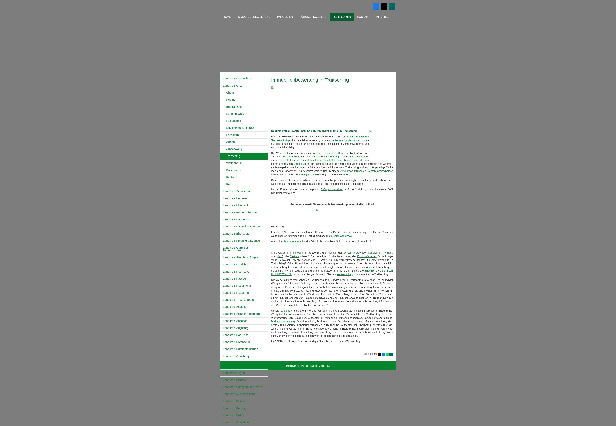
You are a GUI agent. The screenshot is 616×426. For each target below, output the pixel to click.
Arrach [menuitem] (230, 142)
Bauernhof (285, 160)
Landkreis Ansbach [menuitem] (235, 321)
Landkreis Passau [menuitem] (234, 278)
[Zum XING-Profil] (392, 6)
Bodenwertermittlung (283, 321)
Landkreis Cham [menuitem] (233, 85)
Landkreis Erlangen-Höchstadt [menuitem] (242, 387)
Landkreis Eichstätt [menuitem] (235, 380)
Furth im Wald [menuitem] (235, 113)
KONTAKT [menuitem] (363, 16)
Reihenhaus (307, 160)
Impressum (291, 366)
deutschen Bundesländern (346, 140)
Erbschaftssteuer (366, 256)
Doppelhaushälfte (325, 160)
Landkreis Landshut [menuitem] (235, 264)
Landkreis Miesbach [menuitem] (236, 205)
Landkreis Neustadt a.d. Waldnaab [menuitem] (238, 365)
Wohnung (333, 156)
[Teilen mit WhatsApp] (387, 354)
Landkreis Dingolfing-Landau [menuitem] (241, 226)
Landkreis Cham (335, 153)
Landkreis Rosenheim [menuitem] (237, 285)
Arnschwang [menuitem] (234, 149)
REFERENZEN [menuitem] (342, 16)
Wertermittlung (291, 156)
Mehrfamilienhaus (359, 156)
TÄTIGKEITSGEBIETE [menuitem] (312, 16)
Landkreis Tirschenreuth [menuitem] (238, 299)
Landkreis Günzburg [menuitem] (236, 356)
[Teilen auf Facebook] (383, 354)
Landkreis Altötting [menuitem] (235, 306)
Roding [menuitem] (230, 99)
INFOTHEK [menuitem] (382, 16)
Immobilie (298, 252)
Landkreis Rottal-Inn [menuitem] (236, 292)
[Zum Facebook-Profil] (376, 6)
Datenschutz (325, 366)
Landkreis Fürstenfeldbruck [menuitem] (240, 349)
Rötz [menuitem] (229, 184)
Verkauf (294, 256)
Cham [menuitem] (230, 92)
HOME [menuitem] (227, 16)
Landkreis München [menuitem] (235, 401)
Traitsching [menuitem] (233, 156)
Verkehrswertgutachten (353, 171)
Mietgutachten (309, 174)
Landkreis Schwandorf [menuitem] (237, 191)
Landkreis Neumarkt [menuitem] (236, 271)
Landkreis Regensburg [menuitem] (237, 78)
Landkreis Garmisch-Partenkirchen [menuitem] (236, 249)
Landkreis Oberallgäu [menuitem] (236, 422)
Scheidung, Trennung (380, 252)
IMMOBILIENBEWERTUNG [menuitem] (254, 16)
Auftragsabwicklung (332, 189)
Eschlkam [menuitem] (232, 134)
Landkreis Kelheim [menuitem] (235, 198)
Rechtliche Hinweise (307, 366)
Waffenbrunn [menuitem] (234, 163)
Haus (317, 156)
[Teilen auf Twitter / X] (379, 354)
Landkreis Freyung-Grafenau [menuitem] (241, 240)
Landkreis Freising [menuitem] (235, 408)
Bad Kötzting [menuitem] (234, 106)
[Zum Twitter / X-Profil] (384, 6)
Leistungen (287, 310)
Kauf (280, 256)
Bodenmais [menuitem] (233, 170)
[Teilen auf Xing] (391, 354)
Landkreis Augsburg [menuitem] (235, 328)
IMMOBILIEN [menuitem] (285, 16)
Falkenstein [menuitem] (233, 120)
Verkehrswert (351, 252)
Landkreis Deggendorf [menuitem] (237, 219)
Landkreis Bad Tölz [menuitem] (235, 335)
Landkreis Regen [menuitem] (234, 373)
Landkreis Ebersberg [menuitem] (236, 233)
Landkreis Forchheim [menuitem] (236, 342)
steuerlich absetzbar (340, 236)
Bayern (320, 153)
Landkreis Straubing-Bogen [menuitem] (240, 257)
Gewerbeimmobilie (347, 160)
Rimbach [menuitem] (232, 177)
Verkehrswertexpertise (380, 171)
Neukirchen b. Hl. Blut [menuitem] (240, 127)
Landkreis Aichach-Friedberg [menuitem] (241, 313)
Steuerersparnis (292, 241)
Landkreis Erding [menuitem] (234, 415)
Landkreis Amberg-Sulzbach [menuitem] (241, 212)
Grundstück (300, 163)
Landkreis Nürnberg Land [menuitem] (239, 394)
